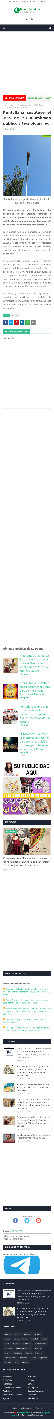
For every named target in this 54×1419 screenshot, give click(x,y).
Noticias (12, 105)
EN (13, 1231)
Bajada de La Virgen (24, 1348)
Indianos (38, 1353)
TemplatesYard (24, 1412)
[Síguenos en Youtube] (38, 1222)
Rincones (7, 1362)
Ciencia (25, 1362)
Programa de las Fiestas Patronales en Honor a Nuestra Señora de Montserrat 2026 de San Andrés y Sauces (35, 663)
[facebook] (22, 19)
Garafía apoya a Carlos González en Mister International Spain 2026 (34, 1136)
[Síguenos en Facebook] (15, 1222)
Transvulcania (40, 1343)
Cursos (44, 1339)
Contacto (39, 1408)
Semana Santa (10, 1357)
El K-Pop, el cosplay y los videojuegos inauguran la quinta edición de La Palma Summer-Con (26, 1029)
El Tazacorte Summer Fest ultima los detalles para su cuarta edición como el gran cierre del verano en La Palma (34, 741)
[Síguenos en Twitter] (27, 1222)
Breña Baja (7, 1380)
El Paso (31, 1380)
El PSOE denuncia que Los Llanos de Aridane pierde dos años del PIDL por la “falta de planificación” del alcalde (33, 1103)
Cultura (7, 1339)
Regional (27, 1334)
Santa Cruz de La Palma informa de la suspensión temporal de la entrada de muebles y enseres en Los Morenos (34, 1053)
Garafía (31, 1384)
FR (21, 1231)
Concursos (8, 1348)
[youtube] (31, 19)
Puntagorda (33, 1387)
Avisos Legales (26, 1408)
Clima (33, 1357)
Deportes (38, 1334)
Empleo (7, 1353)
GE (17, 1231)
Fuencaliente (8, 1384)
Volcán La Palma (20, 1339)
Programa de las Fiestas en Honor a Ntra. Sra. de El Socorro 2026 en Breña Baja (33, 1087)
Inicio (5, 105)
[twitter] (26, 19)
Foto (16, 1362)
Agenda (18, 1334)
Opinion (38, 1348)
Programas (27, 1343)
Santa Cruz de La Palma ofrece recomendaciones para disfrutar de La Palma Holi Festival (35, 688)
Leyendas (43, 1357)
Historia (29, 1353)
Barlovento (7, 1376)
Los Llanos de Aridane (12, 1387)
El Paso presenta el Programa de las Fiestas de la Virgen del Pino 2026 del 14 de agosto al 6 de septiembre (33, 1071)
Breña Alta (32, 1376)
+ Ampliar (24, 674)
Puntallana (7, 1391)
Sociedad (34, 1339)
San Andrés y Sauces (36, 1391)
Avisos (6, 1343)
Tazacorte (32, 1394)
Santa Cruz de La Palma (12, 1394)
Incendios (23, 1357)
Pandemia (18, 1353)
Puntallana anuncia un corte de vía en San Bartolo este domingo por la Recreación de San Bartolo (35, 714)
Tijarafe (6, 1398)
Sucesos (16, 1343)
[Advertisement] (27, 63)
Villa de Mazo (33, 1398)
